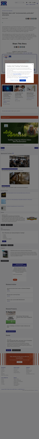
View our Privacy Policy (23, 77)
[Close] (32, 64)
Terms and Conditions (17, 74)
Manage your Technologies (14, 80)
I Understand (22, 80)
